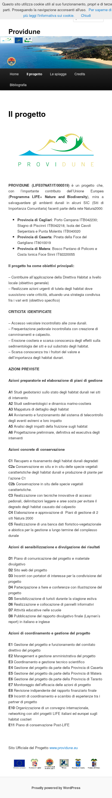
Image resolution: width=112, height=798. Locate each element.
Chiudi (86, 15)
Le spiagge (58, 73)
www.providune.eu (63, 747)
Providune (24, 31)
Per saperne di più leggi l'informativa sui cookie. (67, 12)
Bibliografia (18, 84)
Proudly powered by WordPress (56, 787)
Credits (79, 73)
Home (14, 73)
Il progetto (34, 73)
